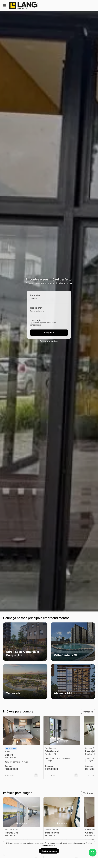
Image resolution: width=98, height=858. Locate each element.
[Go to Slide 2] (19, 741)
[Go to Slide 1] (17, 742)
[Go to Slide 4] (22, 741)
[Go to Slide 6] (26, 741)
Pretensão (35, 295)
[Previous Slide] (5, 641)
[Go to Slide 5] (24, 741)
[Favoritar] (36, 775)
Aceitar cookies (49, 851)
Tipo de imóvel (37, 308)
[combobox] (45, 311)
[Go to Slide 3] (20, 741)
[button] (25, 641)
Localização (35, 320)
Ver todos (88, 711)
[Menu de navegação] (4, 5)
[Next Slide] (45, 641)
